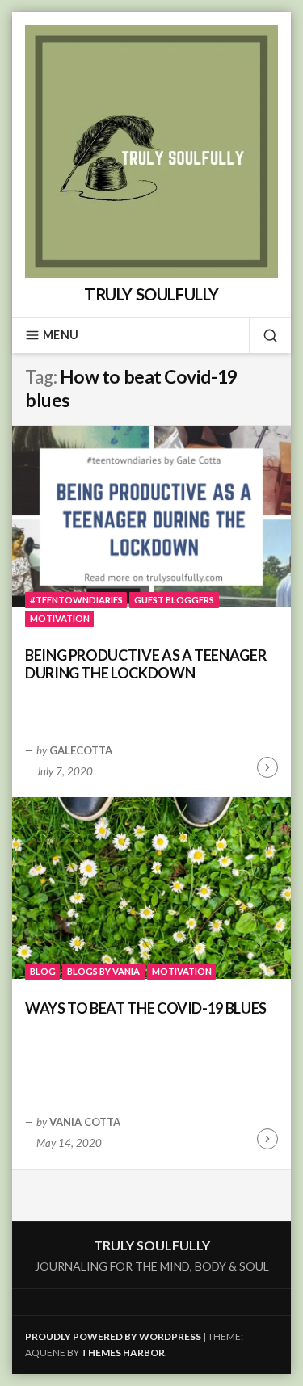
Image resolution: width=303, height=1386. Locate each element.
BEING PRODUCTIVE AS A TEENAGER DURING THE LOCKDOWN (145, 664)
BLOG (43, 971)
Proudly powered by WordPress (113, 1336)
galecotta (80, 750)
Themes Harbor (123, 1352)
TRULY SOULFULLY (151, 294)
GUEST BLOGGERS (174, 599)
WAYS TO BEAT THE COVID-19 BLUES (146, 1008)
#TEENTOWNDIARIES (76, 599)
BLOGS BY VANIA (103, 971)
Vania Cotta (84, 1121)
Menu (60, 335)
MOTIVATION (60, 618)
